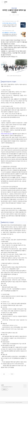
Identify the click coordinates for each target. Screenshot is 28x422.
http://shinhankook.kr (7, 30)
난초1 (5, 2)
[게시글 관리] (7, 374)
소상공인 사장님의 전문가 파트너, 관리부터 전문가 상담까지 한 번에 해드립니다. (9, 25)
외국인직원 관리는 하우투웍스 (9, 23)
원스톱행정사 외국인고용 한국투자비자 (9, 32)
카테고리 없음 (14, 8)
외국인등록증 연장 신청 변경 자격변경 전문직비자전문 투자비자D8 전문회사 (9, 35)
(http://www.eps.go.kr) (7, 133)
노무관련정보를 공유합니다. (7, 386)
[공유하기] (6, 374)
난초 (2, 385)
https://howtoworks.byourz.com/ (9, 21)
